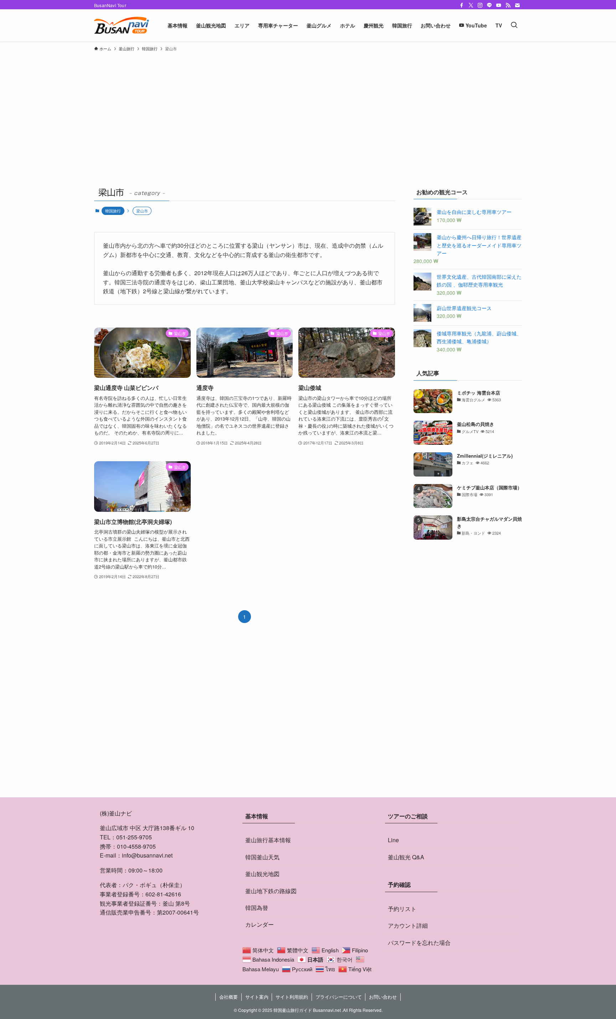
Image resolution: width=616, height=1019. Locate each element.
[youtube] (498, 5)
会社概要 (228, 996)
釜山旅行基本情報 (268, 840)
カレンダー (259, 924)
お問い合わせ (383, 996)
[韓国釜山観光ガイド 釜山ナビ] (121, 25)
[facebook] (461, 5)
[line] (489, 5)
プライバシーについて (338, 996)
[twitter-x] (471, 5)
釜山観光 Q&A (406, 857)
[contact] (517, 5)
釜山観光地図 (262, 874)
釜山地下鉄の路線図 (271, 891)
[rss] (508, 5)
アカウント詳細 (408, 925)
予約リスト (402, 909)
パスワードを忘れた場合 (419, 942)
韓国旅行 (113, 210)
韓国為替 (256, 908)
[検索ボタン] (514, 25)
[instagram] (480, 5)
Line (393, 840)
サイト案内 (256, 996)
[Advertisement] (308, 108)
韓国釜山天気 (262, 857)
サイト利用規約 (292, 996)
